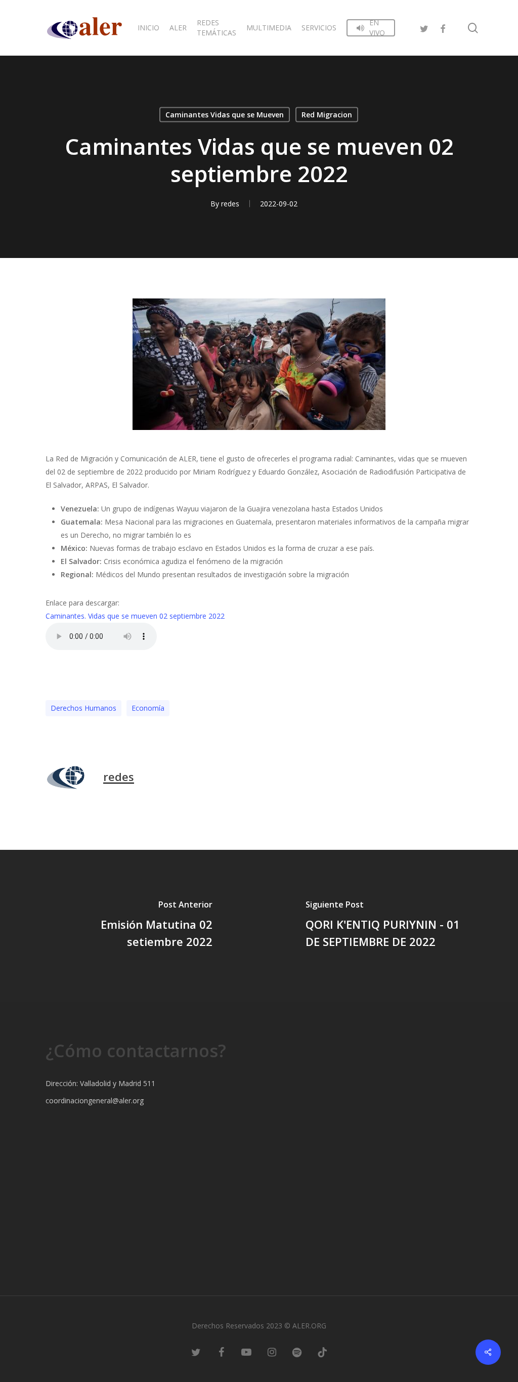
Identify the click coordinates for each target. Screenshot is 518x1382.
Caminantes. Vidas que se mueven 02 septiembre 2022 (135, 616)
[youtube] (246, 1351)
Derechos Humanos (83, 708)
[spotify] (297, 1351)
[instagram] (271, 1351)
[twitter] (424, 27)
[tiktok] (322, 1351)
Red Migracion (326, 114)
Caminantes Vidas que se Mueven (224, 114)
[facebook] (443, 27)
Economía (148, 708)
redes (230, 203)
